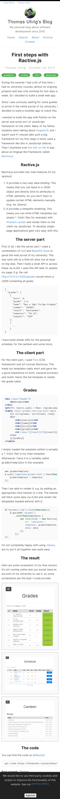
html (37, 75)
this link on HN (37, 147)
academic (9, 75)
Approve (30, 795)
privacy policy (40, 783)
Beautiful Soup (40, 250)
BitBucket (38, 755)
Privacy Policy (24, 3)
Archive (48, 37)
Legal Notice (8, 3)
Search (23, 37)
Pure (35, 359)
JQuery (50, 545)
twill (23, 250)
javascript (51, 75)
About (35, 37)
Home (11, 37)
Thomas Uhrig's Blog (30, 21)
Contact (30, 41)
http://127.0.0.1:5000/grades (18, 276)
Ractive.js (7, 156)
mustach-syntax (16, 222)
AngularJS (42, 130)
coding (24, 75)
